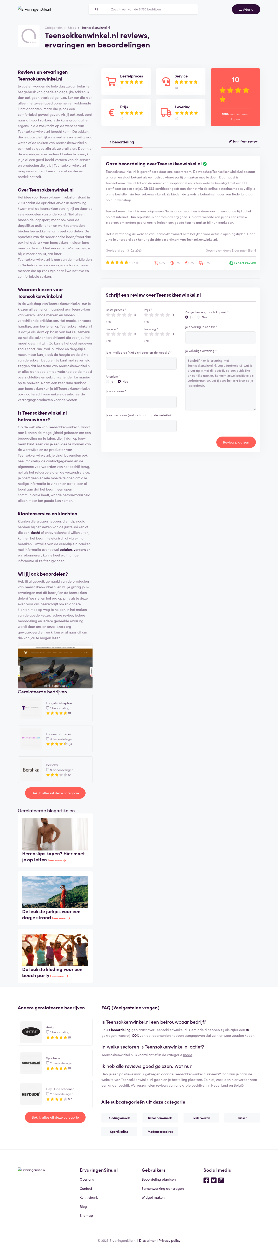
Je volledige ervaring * (201, 350)
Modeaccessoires (160, 1131)
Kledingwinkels (119, 1118)
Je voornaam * (116, 391)
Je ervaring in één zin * (201, 326)
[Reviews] (34, 9)
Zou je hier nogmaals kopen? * (207, 312)
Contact (86, 1188)
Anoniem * (113, 376)
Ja (112, 381)
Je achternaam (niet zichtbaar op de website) (138, 415)
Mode (72, 27)
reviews (162, 1085)
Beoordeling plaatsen (159, 1179)
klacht (35, 532)
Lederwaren (201, 1118)
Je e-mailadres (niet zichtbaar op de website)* (139, 352)
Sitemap (86, 1215)
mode (187, 1054)
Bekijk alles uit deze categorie (55, 792)
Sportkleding (119, 1131)
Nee (125, 381)
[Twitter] (214, 1180)
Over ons (87, 1179)
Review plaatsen (236, 442)
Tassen (242, 1118)
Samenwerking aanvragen (163, 1188)
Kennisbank (89, 1197)
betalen (66, 549)
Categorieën (54, 27)
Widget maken (153, 1197)
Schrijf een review (245, 141)
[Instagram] (221, 1180)
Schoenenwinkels (160, 1118)
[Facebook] (206, 1180)
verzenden (82, 549)
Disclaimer (147, 1240)
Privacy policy (169, 1240)
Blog (83, 1206)
